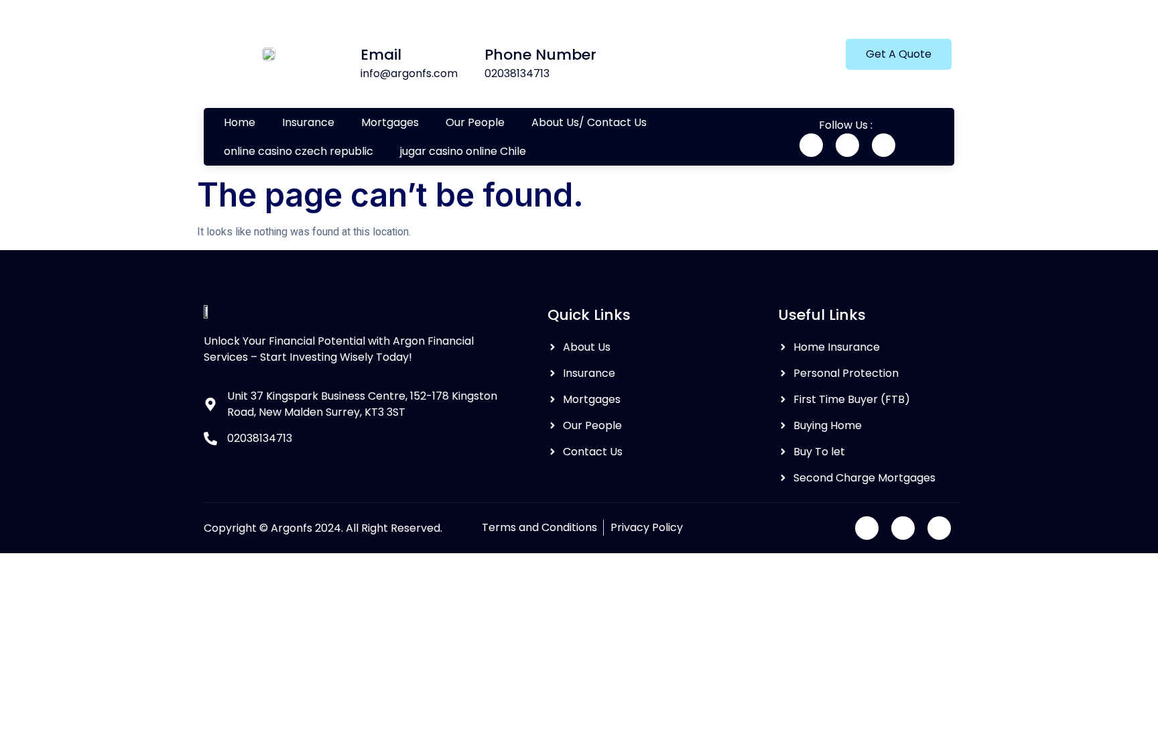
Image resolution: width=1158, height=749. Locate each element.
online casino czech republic (298, 151)
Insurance (308, 122)
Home (239, 122)
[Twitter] (847, 145)
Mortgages (390, 122)
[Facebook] (811, 145)
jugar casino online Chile (463, 151)
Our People (475, 122)
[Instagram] (883, 145)
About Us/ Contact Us (589, 122)
